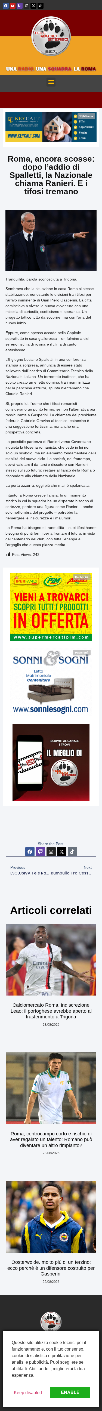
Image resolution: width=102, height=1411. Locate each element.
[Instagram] (27, 6)
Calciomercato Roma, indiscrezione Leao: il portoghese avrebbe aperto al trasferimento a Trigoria (51, 1010)
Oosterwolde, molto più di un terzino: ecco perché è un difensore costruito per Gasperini (51, 1268)
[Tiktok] (41, 6)
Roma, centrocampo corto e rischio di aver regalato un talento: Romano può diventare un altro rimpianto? (51, 1139)
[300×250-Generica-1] (51, 639)
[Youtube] (13, 6)
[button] (51, 82)
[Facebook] (6, 6)
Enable (70, 1392)
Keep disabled (28, 1392)
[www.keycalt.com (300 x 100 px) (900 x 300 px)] (51, 140)
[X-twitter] (33, 6)
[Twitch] (20, 6)
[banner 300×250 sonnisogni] (51, 715)
